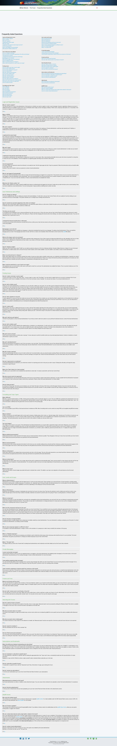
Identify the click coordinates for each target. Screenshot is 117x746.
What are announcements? (8, 93)
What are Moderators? (46, 39)
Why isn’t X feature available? (47, 88)
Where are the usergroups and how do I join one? (51, 42)
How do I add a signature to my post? (10, 69)
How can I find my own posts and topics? (50, 69)
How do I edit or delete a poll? (8, 73)
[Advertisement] (58, 20)
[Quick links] (97, 8)
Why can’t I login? (6, 43)
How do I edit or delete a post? (9, 68)
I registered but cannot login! (8, 42)
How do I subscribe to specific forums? (49, 76)
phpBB (64, 231)
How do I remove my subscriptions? (49, 77)
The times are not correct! (8, 55)
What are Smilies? (6, 89)
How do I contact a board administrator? (50, 90)
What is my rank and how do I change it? (10, 61)
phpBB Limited (39, 699)
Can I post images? (6, 90)
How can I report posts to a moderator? (10, 78)
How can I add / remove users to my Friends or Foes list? (53, 59)
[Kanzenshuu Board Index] (31, 3)
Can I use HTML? (6, 88)
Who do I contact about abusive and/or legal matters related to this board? (56, 89)
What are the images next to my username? (11, 59)
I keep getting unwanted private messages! (50, 52)
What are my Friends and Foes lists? (49, 58)
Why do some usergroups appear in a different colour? (52, 44)
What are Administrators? (47, 38)
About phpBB (21, 700)
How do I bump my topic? (8, 82)
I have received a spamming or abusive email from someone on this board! (56, 54)
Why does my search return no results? (49, 65)
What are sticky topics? (7, 94)
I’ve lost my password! (7, 46)
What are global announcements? (9, 91)
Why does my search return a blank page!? (50, 66)
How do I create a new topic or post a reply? (11, 67)
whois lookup (19, 716)
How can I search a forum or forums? (49, 64)
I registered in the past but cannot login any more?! (13, 44)
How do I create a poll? (7, 71)
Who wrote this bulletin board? (48, 87)
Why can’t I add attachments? (8, 76)
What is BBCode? (6, 86)
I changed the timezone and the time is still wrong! (12, 56)
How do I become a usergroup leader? (49, 43)
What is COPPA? (6, 39)
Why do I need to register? (8, 38)
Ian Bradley (58, 741)
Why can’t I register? (6, 41)
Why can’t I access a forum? (8, 74)
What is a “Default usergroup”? (48, 46)
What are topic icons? (7, 96)
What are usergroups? (46, 41)
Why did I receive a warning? (8, 77)
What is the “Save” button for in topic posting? (12, 79)
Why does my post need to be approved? (11, 81)
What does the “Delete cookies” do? (10, 48)
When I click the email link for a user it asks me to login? (14, 63)
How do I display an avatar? (8, 60)
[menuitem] (93, 3)
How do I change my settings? (9, 52)
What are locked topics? (7, 95)
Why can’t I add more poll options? (9, 72)
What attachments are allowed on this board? (51, 81)
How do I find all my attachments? (48, 82)
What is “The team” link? (46, 47)
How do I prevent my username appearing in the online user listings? (16, 54)
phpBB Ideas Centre (62, 707)
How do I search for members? (48, 67)
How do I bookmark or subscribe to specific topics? (52, 74)
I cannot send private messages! (48, 51)
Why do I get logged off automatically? (10, 47)
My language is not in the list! (8, 58)
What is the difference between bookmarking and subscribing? (54, 73)
